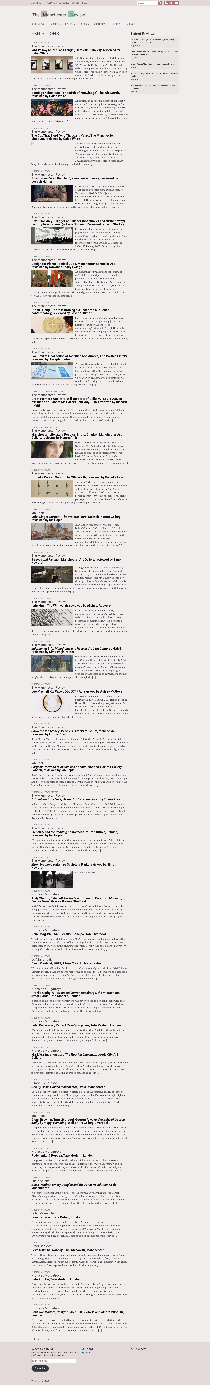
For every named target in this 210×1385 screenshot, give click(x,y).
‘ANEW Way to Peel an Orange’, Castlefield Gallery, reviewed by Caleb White (75, 51)
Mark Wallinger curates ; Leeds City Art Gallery (74, 1056)
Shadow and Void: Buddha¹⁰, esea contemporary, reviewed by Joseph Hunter (74, 180)
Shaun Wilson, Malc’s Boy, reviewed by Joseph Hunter (153, 64)
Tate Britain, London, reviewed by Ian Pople (74, 833)
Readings (46, 427)
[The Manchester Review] (105, 13)
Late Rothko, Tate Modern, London (56, 1279)
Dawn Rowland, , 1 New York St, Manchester (66, 963)
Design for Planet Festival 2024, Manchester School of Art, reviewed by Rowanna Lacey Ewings (73, 265)
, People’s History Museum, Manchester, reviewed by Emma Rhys (74, 732)
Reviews (116, 24)
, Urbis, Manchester (68, 1087)
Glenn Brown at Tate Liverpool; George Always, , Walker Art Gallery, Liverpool (78, 1121)
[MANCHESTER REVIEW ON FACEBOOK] (176, 3)
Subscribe (40, 1368)
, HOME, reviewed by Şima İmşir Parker (76, 650)
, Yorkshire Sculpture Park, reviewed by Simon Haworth (73, 866)
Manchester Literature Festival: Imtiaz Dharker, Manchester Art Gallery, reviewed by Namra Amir (76, 436)
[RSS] (166, 3)
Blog (84, 3)
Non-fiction (99, 24)
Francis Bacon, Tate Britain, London (56, 1217)
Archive (54, 24)
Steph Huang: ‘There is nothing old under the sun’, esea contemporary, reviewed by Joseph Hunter (70, 311)
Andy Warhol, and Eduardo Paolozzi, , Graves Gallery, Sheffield (78, 899)
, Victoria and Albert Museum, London (77, 1313)
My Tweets (86, 1352)
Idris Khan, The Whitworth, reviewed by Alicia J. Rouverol (71, 605)
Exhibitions (36, 43)
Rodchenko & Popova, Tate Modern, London (62, 1155)
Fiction (83, 24)
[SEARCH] (160, 3)
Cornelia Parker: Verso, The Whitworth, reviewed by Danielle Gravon (79, 477)
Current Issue (38, 24)
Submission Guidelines (57, 3)
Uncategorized (57, 392)
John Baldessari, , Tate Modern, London (76, 1025)
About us (36, 3)
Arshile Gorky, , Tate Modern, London (75, 994)
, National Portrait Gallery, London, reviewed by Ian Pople (76, 768)
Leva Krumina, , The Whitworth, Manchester (67, 1250)
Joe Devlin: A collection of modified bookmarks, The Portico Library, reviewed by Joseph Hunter (79, 357)
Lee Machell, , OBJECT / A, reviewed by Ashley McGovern (78, 691)
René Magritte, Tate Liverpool (68, 934)
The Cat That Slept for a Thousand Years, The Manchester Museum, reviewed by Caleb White (72, 137)
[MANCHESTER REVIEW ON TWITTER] (171, 3)
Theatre (54, 792)
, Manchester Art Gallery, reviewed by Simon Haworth (76, 561)
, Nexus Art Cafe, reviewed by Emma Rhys (75, 799)
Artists (131, 24)
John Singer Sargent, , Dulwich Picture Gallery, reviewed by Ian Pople (76, 518)
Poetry (69, 24)
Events (75, 3)
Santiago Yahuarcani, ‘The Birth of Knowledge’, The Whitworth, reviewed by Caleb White (75, 94)
